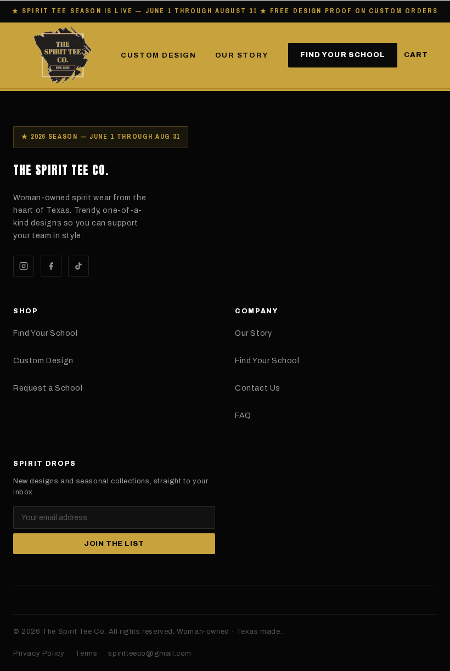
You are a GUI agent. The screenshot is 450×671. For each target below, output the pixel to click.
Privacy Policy (38, 653)
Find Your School (342, 55)
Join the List (114, 544)
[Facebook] (51, 266)
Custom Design (158, 55)
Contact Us (257, 388)
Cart (416, 55)
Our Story (241, 55)
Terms (86, 653)
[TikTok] (78, 266)
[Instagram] (23, 266)
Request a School (48, 388)
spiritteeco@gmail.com (150, 653)
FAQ (243, 415)
